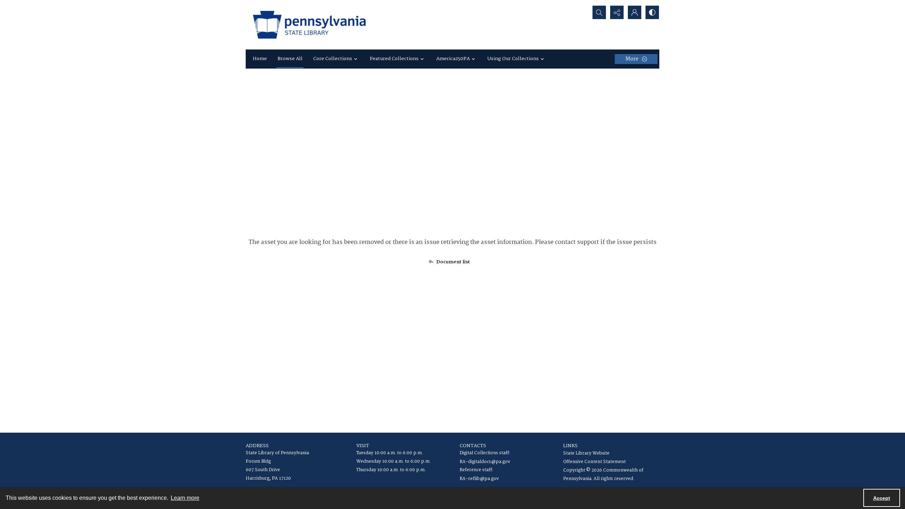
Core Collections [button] (332, 59)
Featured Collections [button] (394, 59)
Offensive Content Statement (594, 462)
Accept (881, 498)
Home (260, 59)
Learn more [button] (185, 498)
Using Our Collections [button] (513, 59)
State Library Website (586, 453)
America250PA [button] (453, 59)
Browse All (290, 59)
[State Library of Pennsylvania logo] (309, 25)
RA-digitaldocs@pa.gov (485, 462)
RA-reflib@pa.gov (479, 478)
